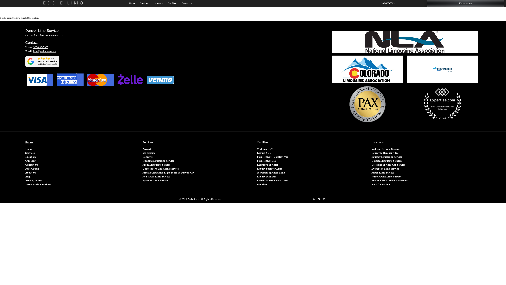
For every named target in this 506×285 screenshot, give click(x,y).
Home (132, 3)
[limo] (405, 42)
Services (144, 3)
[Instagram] (324, 199)
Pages (29, 142)
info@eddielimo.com (44, 51)
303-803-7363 (388, 3)
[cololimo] (367, 69)
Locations (158, 3)
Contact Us (187, 3)
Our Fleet (172, 3)
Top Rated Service (47, 61)
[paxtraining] (367, 104)
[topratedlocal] (442, 69)
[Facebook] (319, 199)
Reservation (465, 3)
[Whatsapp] (314, 199)
